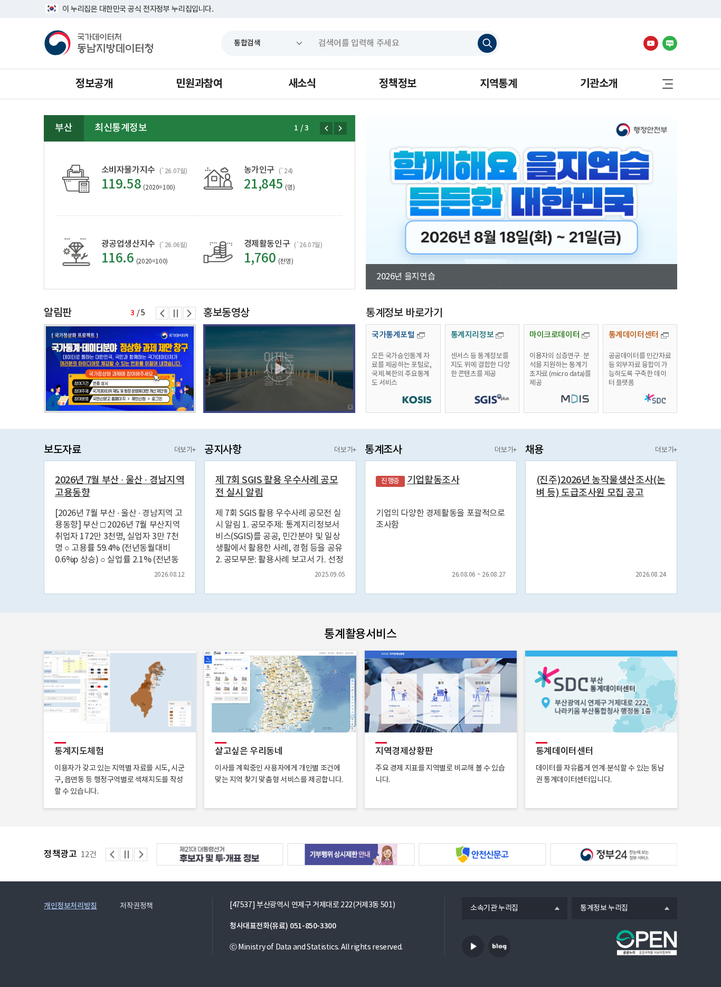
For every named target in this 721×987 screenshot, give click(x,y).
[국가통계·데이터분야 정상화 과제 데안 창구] (120, 368)
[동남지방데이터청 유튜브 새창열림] (650, 43)
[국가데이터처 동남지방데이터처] (99, 43)
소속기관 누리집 (490, 909)
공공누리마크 (646, 942)
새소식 (302, 84)
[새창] (279, 368)
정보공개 (93, 84)
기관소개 (598, 84)
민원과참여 (199, 84)
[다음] (340, 128)
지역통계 (498, 84)
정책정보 (397, 84)
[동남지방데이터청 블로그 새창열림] (669, 43)
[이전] (326, 128)
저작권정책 (136, 906)
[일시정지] (175, 313)
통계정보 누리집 (600, 909)
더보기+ (185, 450)
